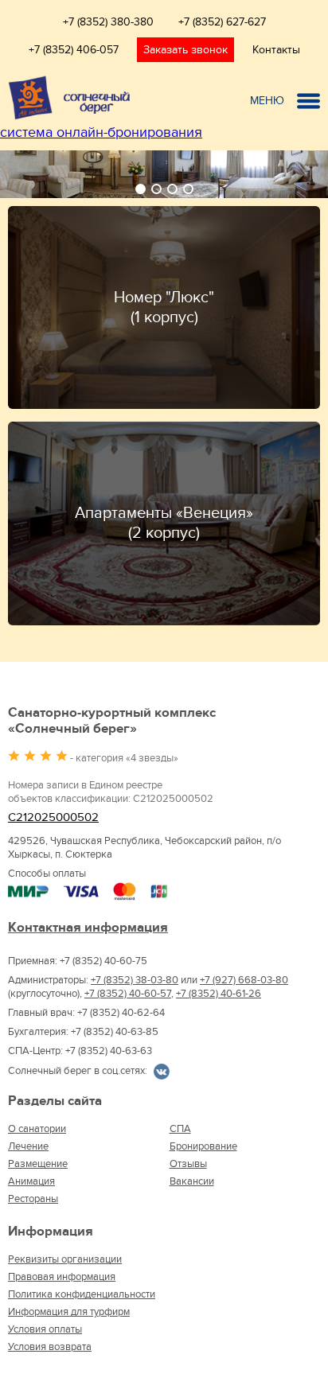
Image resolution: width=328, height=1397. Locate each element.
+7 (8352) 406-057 (74, 49)
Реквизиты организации (65, 1259)
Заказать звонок (185, 49)
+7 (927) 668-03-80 (244, 980)
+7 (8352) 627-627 (222, 22)
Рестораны (33, 1199)
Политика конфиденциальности (81, 1294)
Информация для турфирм (69, 1312)
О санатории (37, 1129)
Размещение (38, 1164)
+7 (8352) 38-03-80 (134, 980)
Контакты (276, 49)
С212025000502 (53, 817)
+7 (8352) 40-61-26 (218, 993)
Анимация (31, 1181)
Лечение (28, 1146)
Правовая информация (61, 1277)
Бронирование (203, 1146)
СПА (180, 1129)
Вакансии (192, 1181)
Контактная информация (88, 928)
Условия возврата (50, 1347)
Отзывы (188, 1164)
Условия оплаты (45, 1329)
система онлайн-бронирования (101, 132)
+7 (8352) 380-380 (108, 22)
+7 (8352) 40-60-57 (127, 993)
